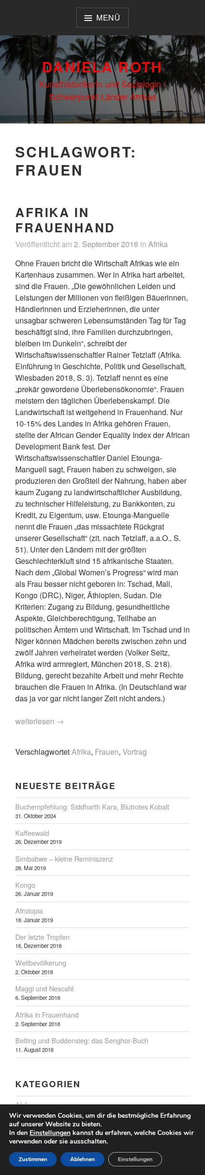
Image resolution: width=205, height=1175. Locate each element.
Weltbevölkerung (40, 962)
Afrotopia (29, 910)
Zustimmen (33, 1159)
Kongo (25, 885)
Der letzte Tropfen (42, 937)
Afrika (158, 244)
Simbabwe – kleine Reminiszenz (64, 858)
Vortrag (135, 751)
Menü (108, 17)
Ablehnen (82, 1159)
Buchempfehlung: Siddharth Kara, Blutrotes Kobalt (92, 806)
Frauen (107, 751)
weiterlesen (39, 722)
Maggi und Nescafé (44, 988)
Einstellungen (50, 1133)
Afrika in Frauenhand (65, 220)
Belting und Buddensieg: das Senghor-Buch (81, 1040)
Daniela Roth (102, 66)
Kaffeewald (32, 833)
